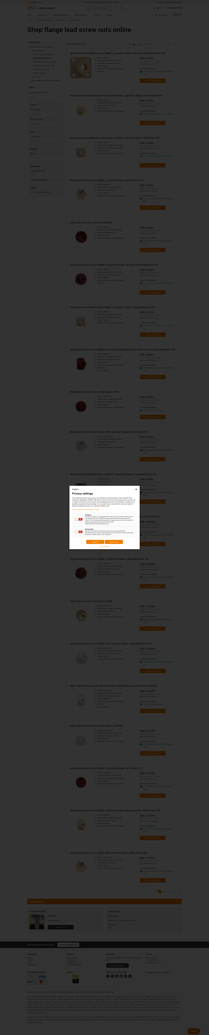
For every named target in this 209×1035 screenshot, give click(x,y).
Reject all (95, 542)
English (75, 489)
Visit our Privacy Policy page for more (85, 509)
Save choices (104, 546)
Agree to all (114, 542)
